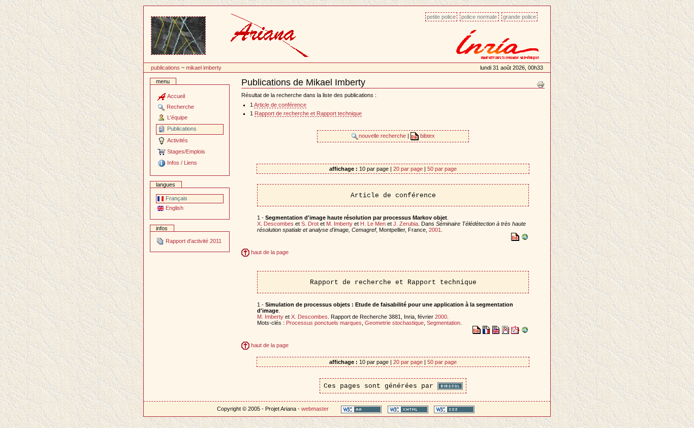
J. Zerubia (405, 224)
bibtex (427, 136)
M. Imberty (339, 224)
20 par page (408, 169)
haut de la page (269, 252)
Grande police (519, 17)
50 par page (442, 169)
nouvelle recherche (383, 136)
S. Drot (310, 224)
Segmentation (443, 323)
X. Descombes (275, 224)
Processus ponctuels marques (324, 323)
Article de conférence (280, 105)
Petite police (441, 17)
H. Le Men (373, 224)
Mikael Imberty (204, 68)
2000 (441, 317)
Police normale (479, 17)
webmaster (315, 409)
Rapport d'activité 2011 (193, 241)
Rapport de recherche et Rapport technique (308, 113)
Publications (165, 68)
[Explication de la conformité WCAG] (361, 409)
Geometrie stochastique (394, 323)
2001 (435, 230)
